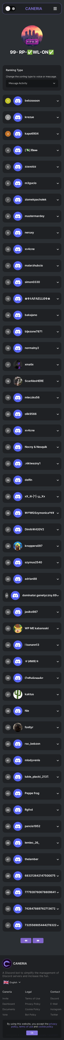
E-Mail (53, 1003)
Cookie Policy (32, 1009)
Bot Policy (30, 1014)
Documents (8, 1009)
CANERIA (33, 8)
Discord (54, 998)
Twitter (54, 1014)
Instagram (56, 1009)
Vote (5, 1014)
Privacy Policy (32, 1003)
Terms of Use (32, 998)
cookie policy (45, 1026)
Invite (5, 998)
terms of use (26, 1026)
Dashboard (8, 1003)
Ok (32, 1033)
